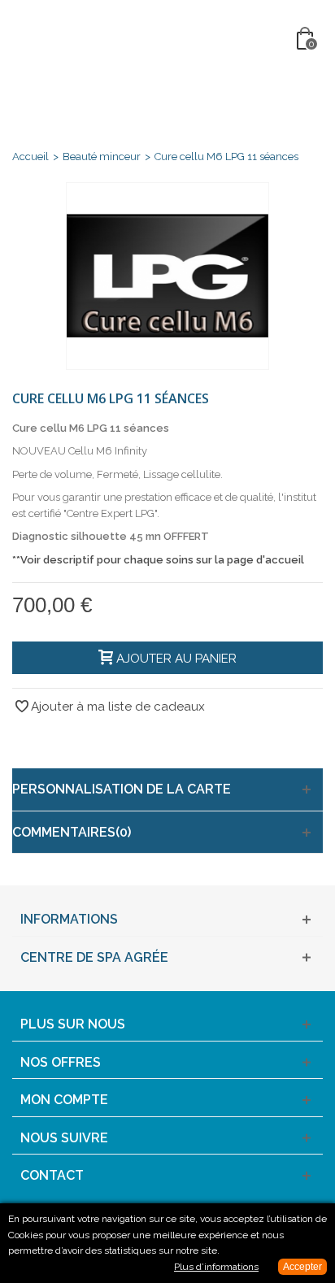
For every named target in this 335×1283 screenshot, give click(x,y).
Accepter (302, 1266)
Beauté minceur (102, 156)
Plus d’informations (216, 1266)
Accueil (30, 156)
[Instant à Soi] (169, 39)
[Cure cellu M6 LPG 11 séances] (167, 276)
